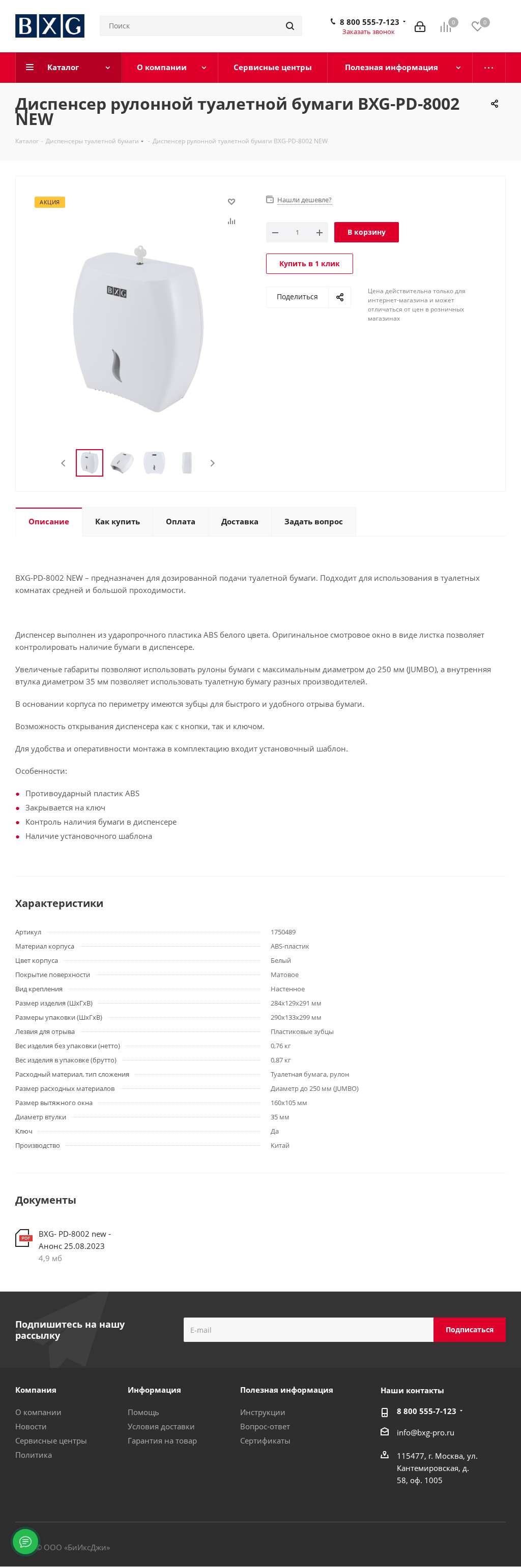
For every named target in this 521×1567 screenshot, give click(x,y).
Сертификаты (265, 1440)
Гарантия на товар (162, 1440)
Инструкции (262, 1412)
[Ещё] (489, 67)
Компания (35, 1390)
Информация (154, 1390)
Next (212, 463)
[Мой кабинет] (420, 26)
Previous (63, 463)
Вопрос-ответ (265, 1426)
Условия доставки (161, 1426)
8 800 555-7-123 (369, 21)
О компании (38, 1412)
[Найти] (290, 26)
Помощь (143, 1412)
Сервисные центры (51, 1440)
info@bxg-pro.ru (425, 1432)
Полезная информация (286, 1390)
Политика (33, 1455)
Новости (31, 1426)
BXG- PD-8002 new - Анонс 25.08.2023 (75, 1240)
